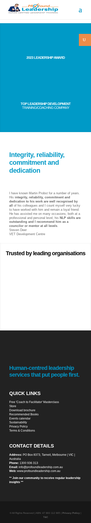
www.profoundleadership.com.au (38, 471)
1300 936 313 (29, 463)
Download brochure (22, 410)
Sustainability (18, 422)
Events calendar (20, 418)
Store (12, 406)
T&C (45, 517)
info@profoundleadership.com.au (41, 467)
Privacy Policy (18, 426)
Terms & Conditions (22, 430)
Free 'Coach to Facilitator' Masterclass (34, 402)
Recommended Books (24, 414)
